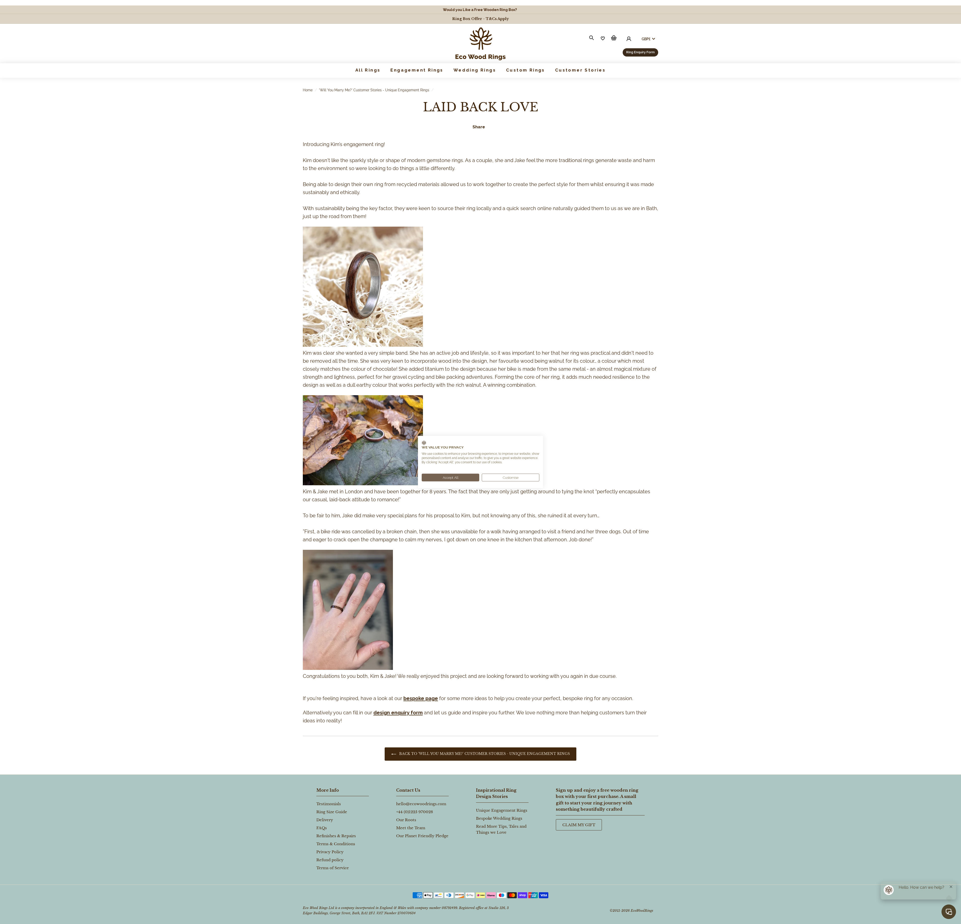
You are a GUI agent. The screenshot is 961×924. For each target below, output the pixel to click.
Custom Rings (525, 70)
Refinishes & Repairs (336, 835)
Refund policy (330, 859)
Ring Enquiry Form (640, 52)
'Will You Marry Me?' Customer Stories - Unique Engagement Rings (374, 90)
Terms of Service (332, 867)
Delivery (324, 819)
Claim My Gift (578, 824)
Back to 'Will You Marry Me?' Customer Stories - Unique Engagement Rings (484, 753)
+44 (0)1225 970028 (414, 811)
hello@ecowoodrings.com (421, 803)
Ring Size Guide (331, 811)
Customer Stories (580, 70)
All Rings (368, 70)
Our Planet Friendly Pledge (422, 835)
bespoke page (420, 698)
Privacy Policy (330, 851)
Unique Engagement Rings (501, 810)
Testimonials (328, 803)
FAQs (321, 827)
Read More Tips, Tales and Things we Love (501, 829)
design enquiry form (398, 713)
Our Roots (406, 819)
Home (308, 90)
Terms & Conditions (335, 843)
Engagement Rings (416, 70)
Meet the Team (410, 827)
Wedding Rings (474, 70)
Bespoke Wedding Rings (499, 818)
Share (478, 126)
